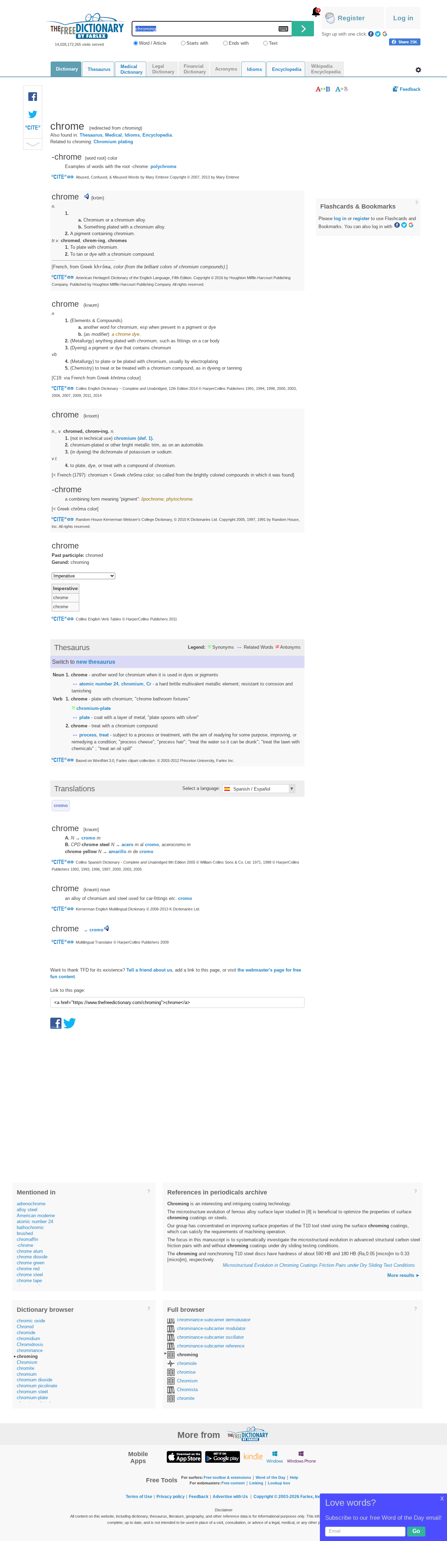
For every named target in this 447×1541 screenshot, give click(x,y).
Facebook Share (32, 97)
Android (222, 1456)
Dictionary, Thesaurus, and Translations (247, 1433)
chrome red (28, 1268)
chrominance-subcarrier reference (210, 1346)
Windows (274, 1456)
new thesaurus (95, 662)
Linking (256, 1483)
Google (385, 34)
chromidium (28, 1338)
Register (351, 18)
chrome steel (30, 1274)
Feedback (410, 89)
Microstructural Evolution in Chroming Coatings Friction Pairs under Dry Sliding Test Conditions (319, 1265)
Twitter (378, 34)
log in (340, 218)
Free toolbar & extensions (227, 1477)
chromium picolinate (37, 1385)
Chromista (187, 1389)
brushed (25, 1233)
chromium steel (32, 1391)
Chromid (25, 1326)
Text (273, 43)
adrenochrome (31, 1203)
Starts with (197, 43)
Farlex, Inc (310, 1496)
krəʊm (91, 305)
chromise (186, 1372)
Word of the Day (270, 1477)
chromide (26, 1332)
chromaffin (27, 1239)
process (87, 734)
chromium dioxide (34, 1379)
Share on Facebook (404, 41)
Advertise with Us (230, 1496)
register (361, 218)
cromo (61, 805)
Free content (233, 1483)
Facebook (371, 34)
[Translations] (342, 89)
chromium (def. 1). (134, 438)
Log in (403, 18)
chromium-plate (93, 708)
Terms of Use (139, 1496)
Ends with (239, 43)
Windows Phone (301, 1456)
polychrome (163, 166)
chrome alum (30, 1251)
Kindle (253, 1456)
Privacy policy (170, 1496)
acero (127, 844)
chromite (25, 1368)
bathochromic (30, 1227)
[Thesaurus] (323, 89)
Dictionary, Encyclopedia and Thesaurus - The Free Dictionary (86, 26)
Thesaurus (91, 135)
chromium (132, 683)
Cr (148, 683)
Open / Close (32, 144)
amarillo (117, 851)
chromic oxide (31, 1320)
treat (104, 734)
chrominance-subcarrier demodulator (213, 1319)
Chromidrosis (30, 1344)
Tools (418, 70)
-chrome (25, 1245)
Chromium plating (113, 141)
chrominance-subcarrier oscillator (210, 1337)
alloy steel (27, 1209)
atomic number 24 (98, 683)
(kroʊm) (91, 416)
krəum (91, 889)
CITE (32, 129)
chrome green (30, 1262)
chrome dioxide (32, 1256)
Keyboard (283, 28)
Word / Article (152, 43)
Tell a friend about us (149, 970)
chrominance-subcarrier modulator (211, 1328)
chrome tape (29, 1280)
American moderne (36, 1215)
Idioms (132, 135)
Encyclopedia (157, 135)
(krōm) (97, 198)
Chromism (27, 1362)
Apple (184, 1456)
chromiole (187, 1363)
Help (294, 1477)
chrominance (30, 1350)
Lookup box (279, 1483)
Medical (113, 135)
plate (84, 717)
